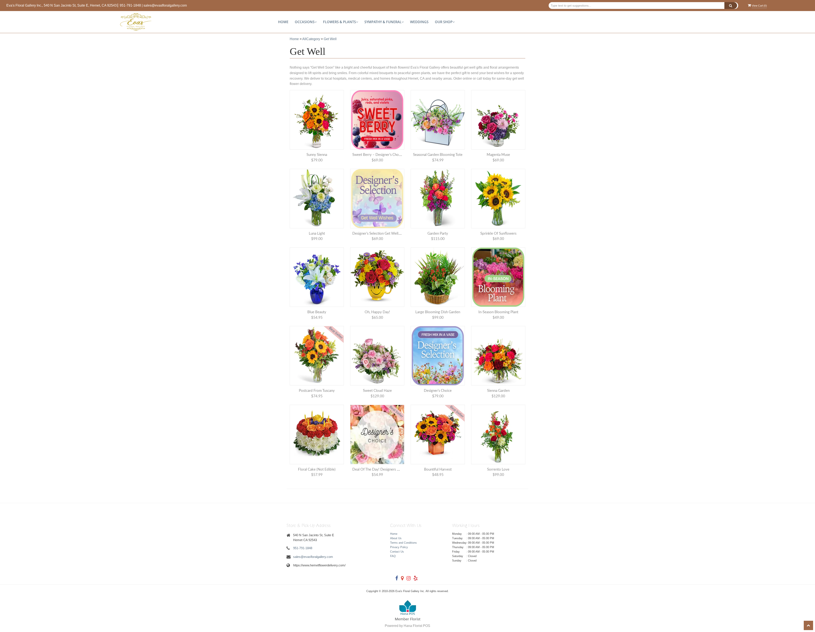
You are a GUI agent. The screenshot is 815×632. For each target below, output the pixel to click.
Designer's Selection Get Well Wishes (381, 233)
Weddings (419, 22)
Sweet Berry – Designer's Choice (377, 155)
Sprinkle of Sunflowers (498, 233)
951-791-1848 (130, 5)
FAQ (393, 556)
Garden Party (437, 233)
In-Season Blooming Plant (498, 312)
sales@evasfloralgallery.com (165, 5)
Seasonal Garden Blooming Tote (437, 155)
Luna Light (317, 233)
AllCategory (311, 39)
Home (283, 22)
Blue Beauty (316, 312)
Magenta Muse (498, 155)
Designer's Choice (438, 390)
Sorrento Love (498, 469)
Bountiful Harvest (438, 469)
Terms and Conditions (403, 542)
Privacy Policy (399, 547)
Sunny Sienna (316, 155)
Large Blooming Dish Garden (437, 312)
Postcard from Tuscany (317, 390)
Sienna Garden (498, 390)
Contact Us (397, 551)
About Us (396, 538)
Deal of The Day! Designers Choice (380, 469)
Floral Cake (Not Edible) (317, 469)
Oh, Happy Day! (377, 312)
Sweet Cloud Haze (377, 390)
